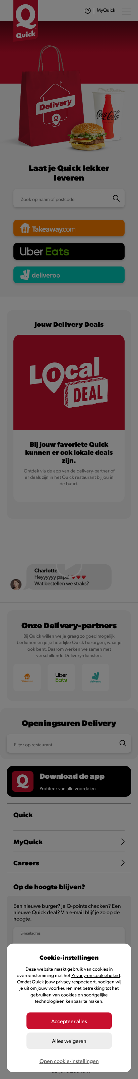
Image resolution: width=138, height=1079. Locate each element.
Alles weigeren (69, 1040)
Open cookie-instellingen (69, 1060)
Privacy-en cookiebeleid (95, 975)
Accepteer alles (69, 1020)
